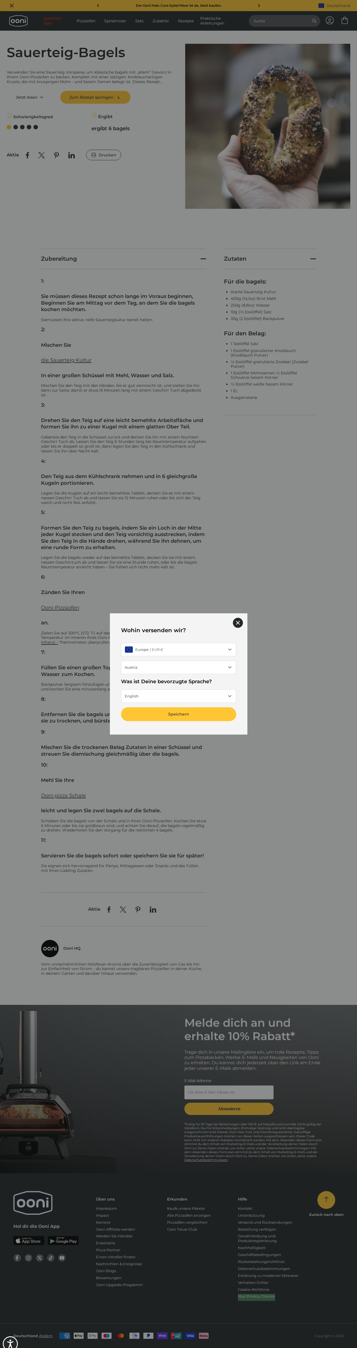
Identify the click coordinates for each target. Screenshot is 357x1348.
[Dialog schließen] (238, 623)
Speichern (178, 714)
